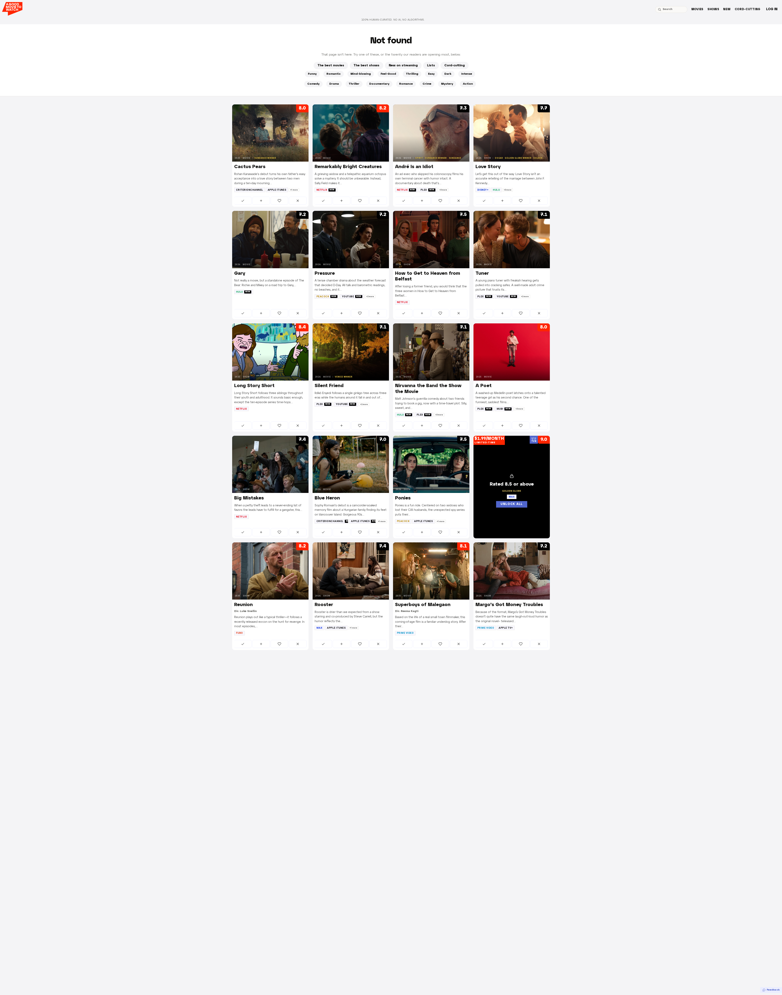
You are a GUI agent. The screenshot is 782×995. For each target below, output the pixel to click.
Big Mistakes (249, 498)
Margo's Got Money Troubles (509, 605)
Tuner (482, 273)
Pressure (325, 273)
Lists (431, 65)
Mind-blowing (360, 74)
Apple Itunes (277, 189)
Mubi (504, 408)
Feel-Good (388, 74)
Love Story (488, 167)
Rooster (324, 605)
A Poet (484, 386)
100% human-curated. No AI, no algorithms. (393, 20)
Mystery (447, 84)
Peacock (326, 296)
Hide (297, 201)
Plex (427, 189)
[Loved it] (279, 201)
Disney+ (482, 189)
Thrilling (412, 74)
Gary (239, 273)
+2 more (370, 297)
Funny (312, 74)
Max (319, 627)
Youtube (351, 296)
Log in (772, 9)
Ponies (403, 498)
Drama (334, 84)
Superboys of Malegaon (422, 605)
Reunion (243, 605)
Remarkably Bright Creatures (348, 167)
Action (468, 84)
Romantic (333, 74)
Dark (447, 74)
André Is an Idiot (414, 167)
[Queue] (261, 201)
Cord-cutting (747, 9)
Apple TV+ (506, 627)
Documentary (379, 84)
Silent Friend (329, 386)
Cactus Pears (249, 167)
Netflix (325, 189)
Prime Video (405, 633)
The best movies (330, 65)
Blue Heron (327, 498)
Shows (713, 9)
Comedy (313, 84)
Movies (697, 9)
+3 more (443, 190)
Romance (406, 84)
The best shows (366, 65)
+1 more (294, 190)
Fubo (239, 633)
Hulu (496, 189)
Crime (427, 84)
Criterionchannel (249, 189)
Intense (466, 74)
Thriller (354, 84)
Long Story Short (254, 386)
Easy (431, 74)
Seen (243, 201)
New (726, 9)
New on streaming (403, 65)
